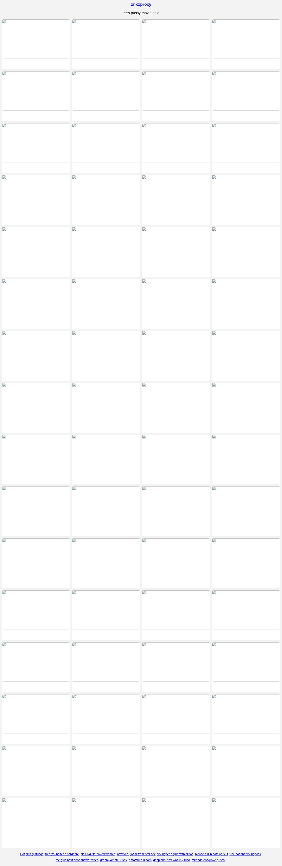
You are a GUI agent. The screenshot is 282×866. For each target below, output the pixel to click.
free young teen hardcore (62, 854)
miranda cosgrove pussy (208, 860)
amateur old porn (140, 860)
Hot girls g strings (32, 854)
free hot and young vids (245, 854)
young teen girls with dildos (175, 854)
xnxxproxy (141, 4)
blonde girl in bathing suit (211, 854)
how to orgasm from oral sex (136, 854)
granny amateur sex (113, 860)
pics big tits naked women (98, 854)
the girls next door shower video (77, 860)
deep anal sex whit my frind (171, 860)
